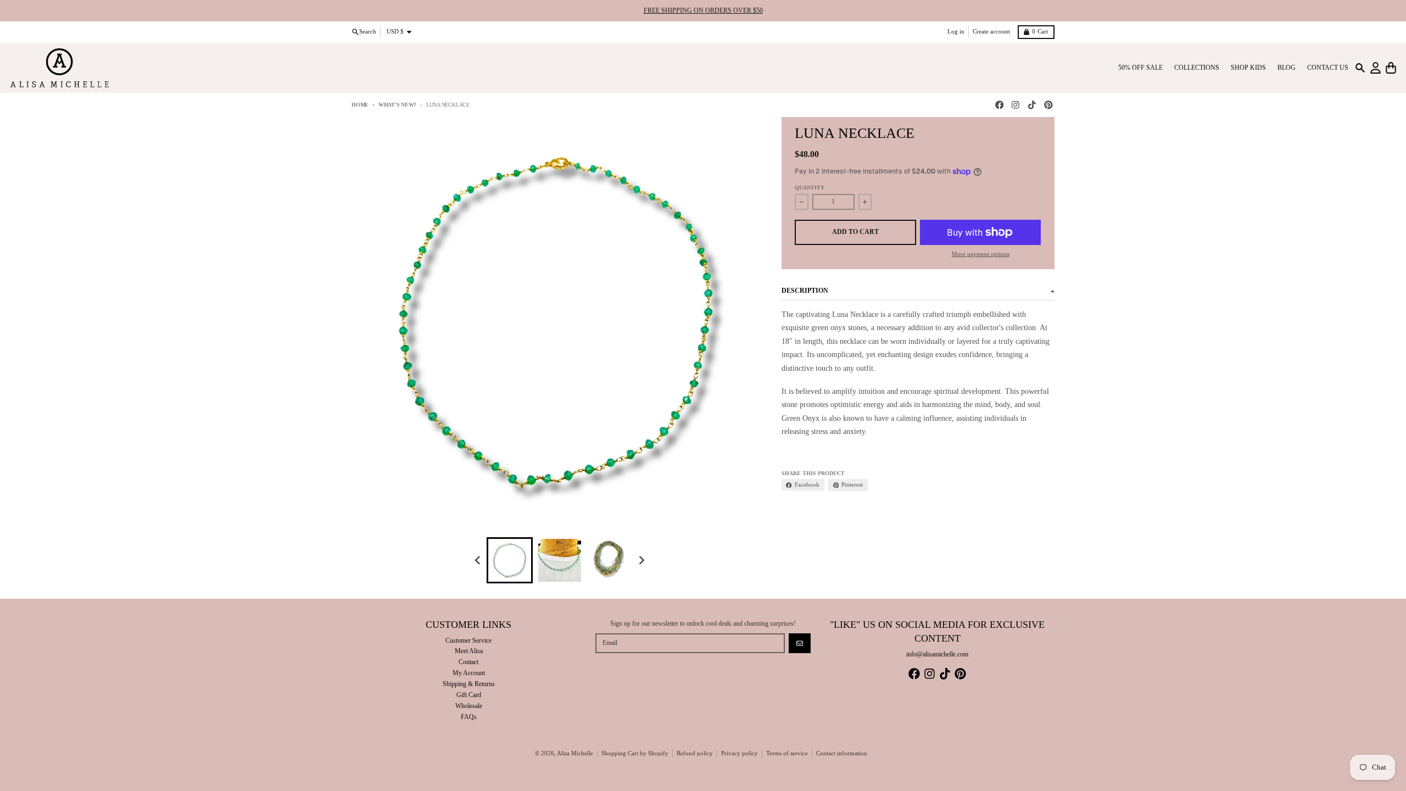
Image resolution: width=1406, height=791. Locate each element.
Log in (955, 32)
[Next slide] (642, 560)
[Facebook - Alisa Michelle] (999, 105)
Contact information (841, 753)
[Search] (1360, 68)
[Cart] (1391, 68)
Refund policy (695, 753)
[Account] (1375, 68)
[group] (510, 560)
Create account (991, 32)
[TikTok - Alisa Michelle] (1032, 105)
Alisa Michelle (575, 753)
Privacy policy (739, 753)
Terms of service (787, 753)
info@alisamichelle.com (937, 654)
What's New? (397, 105)
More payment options (980, 254)
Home (360, 105)
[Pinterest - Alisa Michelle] (1048, 105)
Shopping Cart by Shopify (634, 753)
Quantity (809, 188)
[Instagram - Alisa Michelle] (1015, 105)
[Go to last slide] (478, 560)
